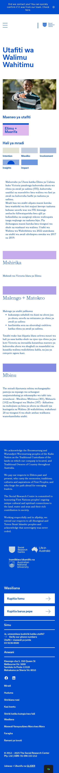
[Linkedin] (13, 678)
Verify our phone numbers (23, 637)
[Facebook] (6, 678)
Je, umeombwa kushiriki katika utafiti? (24, 634)
